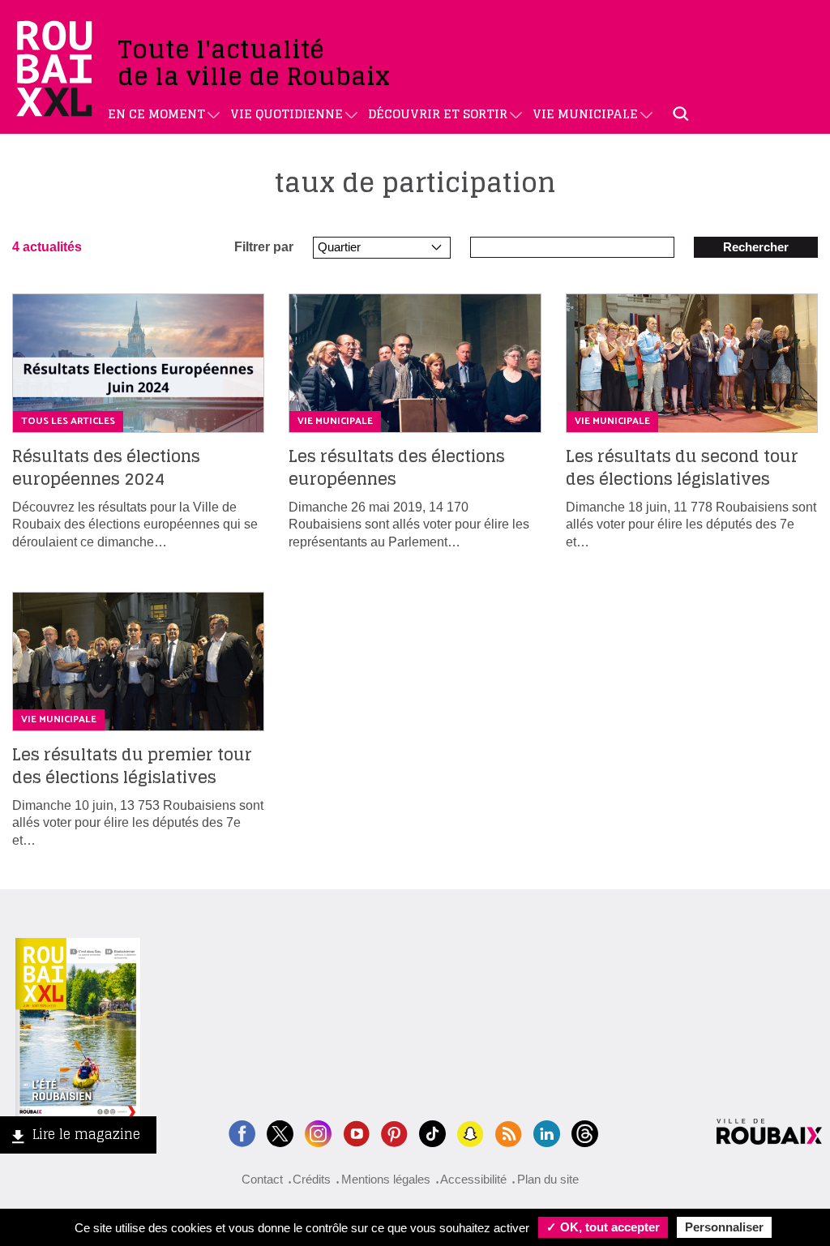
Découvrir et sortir (437, 114)
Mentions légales (385, 1179)
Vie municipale (585, 114)
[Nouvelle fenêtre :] (356, 1132)
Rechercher (756, 247)
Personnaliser (724, 1227)
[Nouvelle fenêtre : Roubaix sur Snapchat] (470, 1132)
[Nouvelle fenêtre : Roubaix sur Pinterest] (394, 1132)
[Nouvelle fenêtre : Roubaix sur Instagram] (318, 1132)
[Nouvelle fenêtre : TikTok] (432, 1132)
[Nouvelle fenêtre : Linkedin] (546, 1132)
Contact (262, 1179)
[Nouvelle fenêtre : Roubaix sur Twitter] (280, 1132)
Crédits (312, 1179)
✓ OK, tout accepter (603, 1227)
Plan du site (548, 1179)
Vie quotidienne (286, 114)
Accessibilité (473, 1179)
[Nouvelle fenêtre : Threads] (584, 1132)
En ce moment (156, 114)
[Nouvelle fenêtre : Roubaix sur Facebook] (242, 1132)
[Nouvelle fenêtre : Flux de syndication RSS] (508, 1132)
